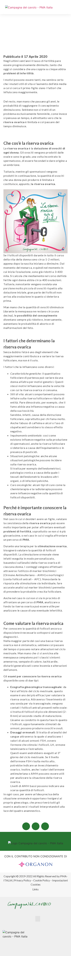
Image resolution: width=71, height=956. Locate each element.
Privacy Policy (22, 880)
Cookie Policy (41, 880)
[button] (67, 8)
